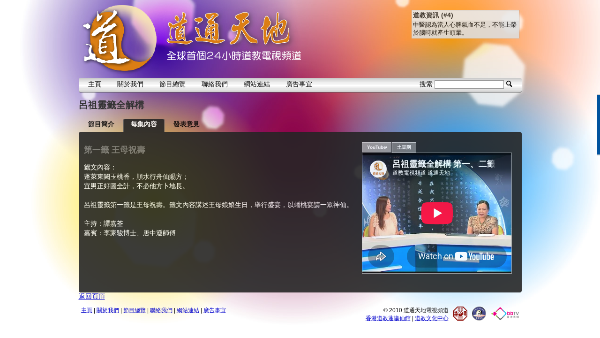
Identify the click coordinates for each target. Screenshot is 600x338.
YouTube (376, 147)
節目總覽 (172, 84)
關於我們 (130, 84)
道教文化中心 (432, 318)
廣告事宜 (299, 84)
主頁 (94, 84)
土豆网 (404, 147)
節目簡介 (101, 124)
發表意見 (186, 124)
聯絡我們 (215, 84)
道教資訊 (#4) (433, 15)
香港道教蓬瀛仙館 (388, 318)
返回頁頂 (92, 296)
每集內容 (144, 124)
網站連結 (257, 84)
